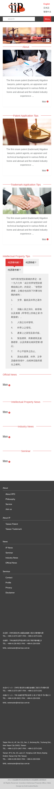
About (5, 488)
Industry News (12, 558)
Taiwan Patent (12, 524)
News (5, 541)
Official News (11, 563)
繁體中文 (47, 12)
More (44, 101)
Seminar (9, 553)
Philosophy (10, 499)
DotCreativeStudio (31, 786)
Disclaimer (10, 593)
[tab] (14, 262)
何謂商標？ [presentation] (31, 262)
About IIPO (10, 494)
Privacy (9, 587)
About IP (6, 518)
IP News (9, 548)
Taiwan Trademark (14, 529)
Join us (9, 509)
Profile (8, 582)
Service (9, 504)
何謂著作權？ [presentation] (14, 270)
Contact (9, 577)
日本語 (46, 8)
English (46, 4)
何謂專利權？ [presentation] (14, 262)
